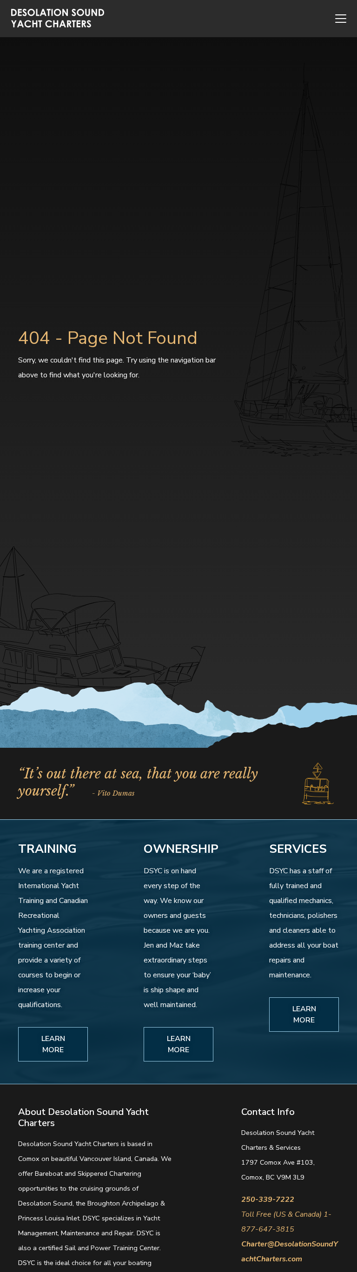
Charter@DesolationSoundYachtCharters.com (289, 1251)
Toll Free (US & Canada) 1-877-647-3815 (286, 1221)
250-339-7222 (267, 1199)
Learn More (53, 1044)
